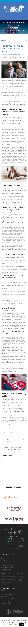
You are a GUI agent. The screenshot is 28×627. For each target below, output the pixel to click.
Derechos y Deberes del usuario (9, 598)
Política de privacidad (7, 569)
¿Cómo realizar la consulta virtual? (16, 441)
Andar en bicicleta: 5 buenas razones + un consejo (11, 449)
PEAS (3, 558)
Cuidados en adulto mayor (18, 432)
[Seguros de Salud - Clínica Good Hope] (14, 8)
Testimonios (5, 560)
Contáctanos (5, 592)
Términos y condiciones (7, 567)
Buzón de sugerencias (7, 601)
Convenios (4, 563)
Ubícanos (4, 596)
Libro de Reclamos (6, 603)
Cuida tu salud (8, 432)
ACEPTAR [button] (21, 624)
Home (2, 30)
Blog (6, 30)
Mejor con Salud (8, 424)
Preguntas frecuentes (7, 594)
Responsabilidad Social (7, 565)
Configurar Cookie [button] (13, 624)
